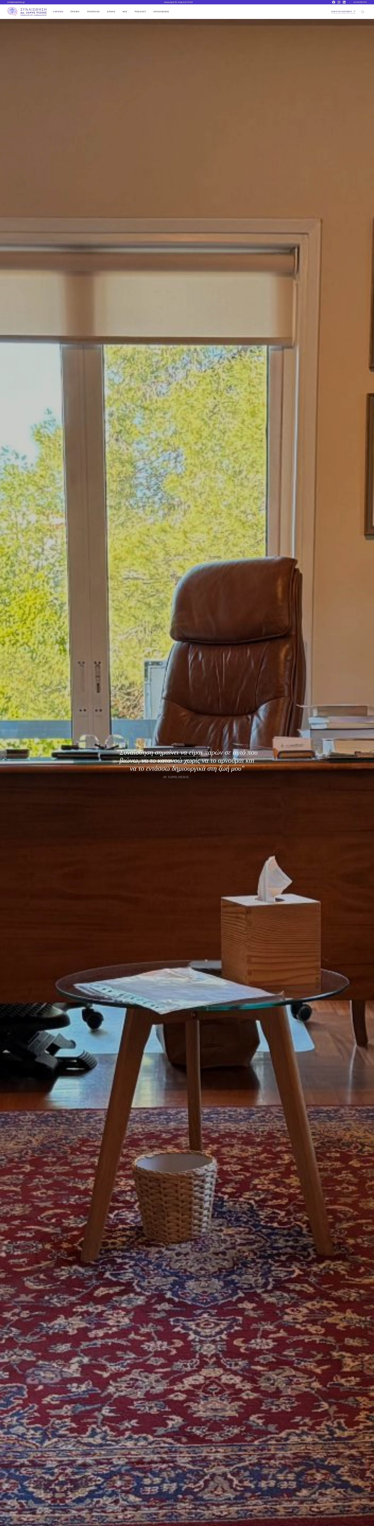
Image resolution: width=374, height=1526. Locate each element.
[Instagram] (339, 2)
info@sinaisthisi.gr (16, 2)
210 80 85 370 (360, 2)
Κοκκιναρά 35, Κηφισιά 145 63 (178, 2)
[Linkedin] (344, 2)
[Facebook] (333, 2)
